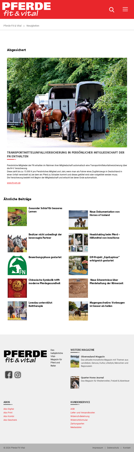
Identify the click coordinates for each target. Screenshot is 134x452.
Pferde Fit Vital (18, 448)
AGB (72, 409)
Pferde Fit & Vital (12, 25)
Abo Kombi (8, 416)
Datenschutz (113, 448)
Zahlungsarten (77, 423)
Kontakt (127, 448)
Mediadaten (76, 427)
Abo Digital (8, 409)
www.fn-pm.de (13, 183)
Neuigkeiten (33, 25)
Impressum (97, 448)
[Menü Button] (125, 9)
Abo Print (7, 412)
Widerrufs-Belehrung (80, 416)
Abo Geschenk (10, 420)
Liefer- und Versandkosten (82, 412)
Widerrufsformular (79, 420)
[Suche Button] (111, 9)
